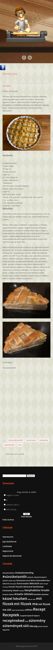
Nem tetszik (11, 509)
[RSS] (29, 57)
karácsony (38, 586)
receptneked (13, 620)
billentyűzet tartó (23, 580)
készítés (37, 594)
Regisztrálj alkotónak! (12, 556)
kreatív (45, 590)
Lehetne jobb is (12, 504)
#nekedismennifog (24, 572)
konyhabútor (33, 590)
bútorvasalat (23, 583)
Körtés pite (10, 74)
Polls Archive (8, 519)
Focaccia (5, 587)
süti (19, 445)
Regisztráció (8, 551)
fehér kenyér (44, 584)
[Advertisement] (26, 401)
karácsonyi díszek (11, 590)
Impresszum (8, 537)
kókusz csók (32, 599)
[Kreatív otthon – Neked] (26, 41)
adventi (30, 577)
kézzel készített (15, 598)
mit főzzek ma (26, 603)
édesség (33, 626)
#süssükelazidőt (16, 440)
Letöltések (7, 546)
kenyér (21, 591)
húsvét (12, 586)
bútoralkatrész (43, 580)
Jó (7, 500)
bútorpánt (13, 584)
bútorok (6, 583)
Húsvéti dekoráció (24, 586)
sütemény (43, 440)
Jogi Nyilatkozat (9, 541)
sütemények (9, 445)
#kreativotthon (9, 573)
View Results (26, 516)
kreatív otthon (8, 594)
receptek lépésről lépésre (30, 615)
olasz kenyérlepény (18, 610)
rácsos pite (31, 440)
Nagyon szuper (12, 495)
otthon (29, 609)
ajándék (5, 581)
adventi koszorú (40, 577)
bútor (33, 580)
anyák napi (12, 581)
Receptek (6, 86)
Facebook (24, 57)
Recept (39, 609)
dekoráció (34, 583)
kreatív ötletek (24, 594)
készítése (44, 594)
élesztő (40, 626)
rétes (26, 621)
